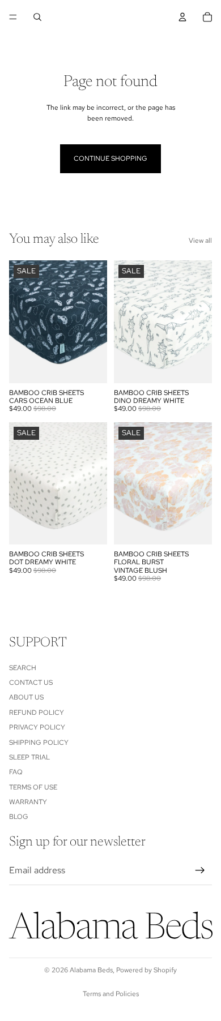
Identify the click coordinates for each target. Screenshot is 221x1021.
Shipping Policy (39, 742)
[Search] (37, 17)
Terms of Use (33, 787)
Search (22, 667)
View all (200, 240)
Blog (18, 817)
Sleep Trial (29, 757)
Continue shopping (110, 158)
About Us (26, 697)
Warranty (28, 801)
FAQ (16, 772)
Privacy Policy (37, 727)
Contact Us (31, 682)
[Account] (182, 17)
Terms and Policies (111, 993)
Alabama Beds (91, 970)
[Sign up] (200, 870)
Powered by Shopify (146, 970)
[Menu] (13, 17)
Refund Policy (36, 712)
